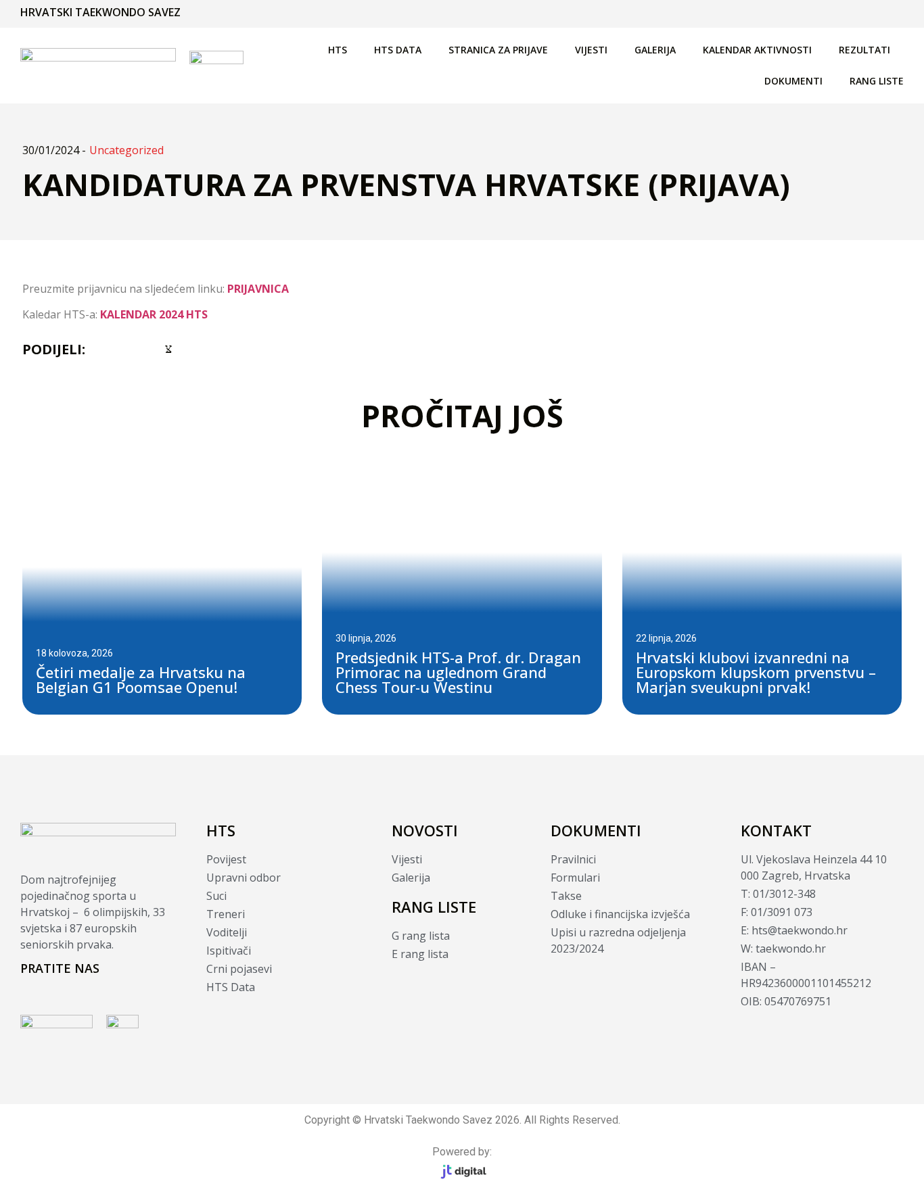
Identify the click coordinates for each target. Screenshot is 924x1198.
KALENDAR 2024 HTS (154, 314)
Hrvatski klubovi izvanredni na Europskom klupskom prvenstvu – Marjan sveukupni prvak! (756, 672)
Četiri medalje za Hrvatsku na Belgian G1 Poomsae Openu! (141, 679)
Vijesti (591, 49)
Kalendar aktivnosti (757, 49)
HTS (337, 49)
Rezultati (864, 49)
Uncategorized (126, 150)
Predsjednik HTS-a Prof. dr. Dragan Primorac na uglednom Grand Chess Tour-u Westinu (458, 672)
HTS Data (397, 49)
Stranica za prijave (498, 49)
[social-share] (97, 347)
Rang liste (877, 80)
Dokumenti (793, 80)
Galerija (655, 49)
